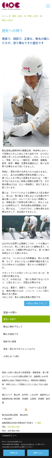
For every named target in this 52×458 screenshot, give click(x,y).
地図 (39, 423)
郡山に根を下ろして (37, 303)
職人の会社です (10, 334)
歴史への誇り (9, 319)
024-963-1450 (14, 427)
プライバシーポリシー (27, 444)
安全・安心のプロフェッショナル (19, 348)
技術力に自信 (9, 341)
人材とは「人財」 (11, 356)
